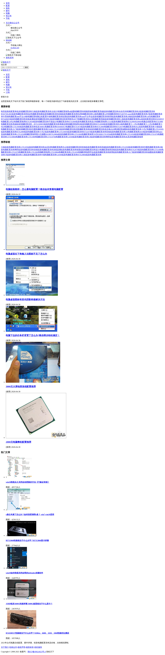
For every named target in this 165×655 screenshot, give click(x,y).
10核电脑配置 (29, 116)
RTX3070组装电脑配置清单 (85, 127)
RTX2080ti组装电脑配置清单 (62, 134)
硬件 (8, 82)
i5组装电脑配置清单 (146, 111)
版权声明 (21, 647)
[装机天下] (6, 62)
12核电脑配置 (98, 114)
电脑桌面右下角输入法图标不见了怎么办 (26, 253)
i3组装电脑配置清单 (57, 119)
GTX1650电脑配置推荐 (26, 134)
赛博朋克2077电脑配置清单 (77, 119)
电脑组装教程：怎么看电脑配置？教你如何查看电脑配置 (34, 189)
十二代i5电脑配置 (153, 124)
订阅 (8, 92)
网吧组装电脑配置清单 (115, 137)
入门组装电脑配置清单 (22, 129)
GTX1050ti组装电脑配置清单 (114, 134)
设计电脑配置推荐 (99, 122)
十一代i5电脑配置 (138, 124)
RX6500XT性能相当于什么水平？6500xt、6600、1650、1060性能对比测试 (37, 633)
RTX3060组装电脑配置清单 (79, 122)
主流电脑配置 (95, 119)
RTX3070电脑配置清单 (125, 127)
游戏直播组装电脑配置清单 (37, 119)
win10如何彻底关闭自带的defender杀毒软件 (24, 573)
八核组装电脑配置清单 (129, 119)
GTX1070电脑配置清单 (20, 152)
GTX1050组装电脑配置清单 (138, 134)
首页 (8, 3)
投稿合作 (13, 647)
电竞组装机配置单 (8, 111)
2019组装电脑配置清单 (149, 132)
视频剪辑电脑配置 (91, 111)
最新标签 (30, 647)
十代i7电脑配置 (147, 129)
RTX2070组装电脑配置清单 (94, 132)
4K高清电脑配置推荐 (134, 137)
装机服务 (38, 647)
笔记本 (9, 87)
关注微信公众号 (12, 23)
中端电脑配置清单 (54, 116)
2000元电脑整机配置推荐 (18, 442)
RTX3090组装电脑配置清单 (107, 124)
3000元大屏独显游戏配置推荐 (21, 386)
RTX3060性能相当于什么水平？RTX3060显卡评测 (27, 540)
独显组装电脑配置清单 (48, 114)
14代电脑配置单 (153, 116)
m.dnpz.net (15, 48)
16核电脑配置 (125, 124)
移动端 (9, 40)
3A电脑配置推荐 (133, 132)
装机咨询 (10, 58)
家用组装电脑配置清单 (117, 116)
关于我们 (5, 647)
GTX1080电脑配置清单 (37, 137)
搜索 (26, 67)
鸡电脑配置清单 (82, 129)
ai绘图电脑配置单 (76, 111)
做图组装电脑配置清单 (131, 129)
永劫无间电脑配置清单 (128, 111)
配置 (8, 77)
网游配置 (118, 129)
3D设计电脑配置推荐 (60, 111)
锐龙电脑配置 (33, 114)
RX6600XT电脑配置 (64, 127)
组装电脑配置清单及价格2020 (101, 129)
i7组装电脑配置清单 (13, 155)
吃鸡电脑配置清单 (85, 114)
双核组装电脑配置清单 (116, 132)
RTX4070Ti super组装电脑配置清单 (132, 114)
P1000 (49, 129)
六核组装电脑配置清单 (41, 111)
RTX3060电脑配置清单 (106, 127)
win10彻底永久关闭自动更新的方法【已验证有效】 (27, 482)
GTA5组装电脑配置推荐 (117, 122)
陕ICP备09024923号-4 (37, 652)
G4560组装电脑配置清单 (77, 137)
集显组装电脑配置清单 (72, 116)
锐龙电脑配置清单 (24, 111)
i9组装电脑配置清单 (87, 124)
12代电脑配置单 (111, 114)
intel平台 (20, 116)
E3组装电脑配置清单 (97, 137)
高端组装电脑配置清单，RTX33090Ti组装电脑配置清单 (36, 124)
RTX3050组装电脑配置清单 (37, 122)
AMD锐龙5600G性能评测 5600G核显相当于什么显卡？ (29, 604)
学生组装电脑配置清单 (98, 116)
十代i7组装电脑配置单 (49, 132)
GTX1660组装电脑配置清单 (24, 127)
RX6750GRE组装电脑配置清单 (14, 114)
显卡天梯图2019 (43, 134)
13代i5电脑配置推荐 (17, 122)
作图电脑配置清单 (39, 129)
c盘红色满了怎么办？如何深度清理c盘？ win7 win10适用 (30, 514)
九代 (95, 134)
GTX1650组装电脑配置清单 (64, 129)
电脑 (8, 85)
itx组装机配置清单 (147, 119)
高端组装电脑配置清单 (109, 111)
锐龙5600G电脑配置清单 (46, 127)
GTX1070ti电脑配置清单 (57, 137)
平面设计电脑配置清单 (58, 122)
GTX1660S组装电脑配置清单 (70, 132)
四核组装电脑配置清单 (110, 119)
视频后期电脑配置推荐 (69, 124)
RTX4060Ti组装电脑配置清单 (13, 119)
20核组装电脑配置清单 (137, 116)
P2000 (99, 134)
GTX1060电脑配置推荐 (83, 134)
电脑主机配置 (41, 116)
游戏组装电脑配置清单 (67, 114)
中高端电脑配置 (9, 116)
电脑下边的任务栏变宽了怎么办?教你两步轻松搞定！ (33, 335)
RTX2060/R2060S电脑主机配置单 (141, 122)
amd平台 (85, 116)
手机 (8, 90)
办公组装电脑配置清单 (144, 127)
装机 (8, 80)
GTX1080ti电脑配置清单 (17, 137)
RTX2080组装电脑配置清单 (28, 132)
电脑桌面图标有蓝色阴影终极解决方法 (25, 299)
